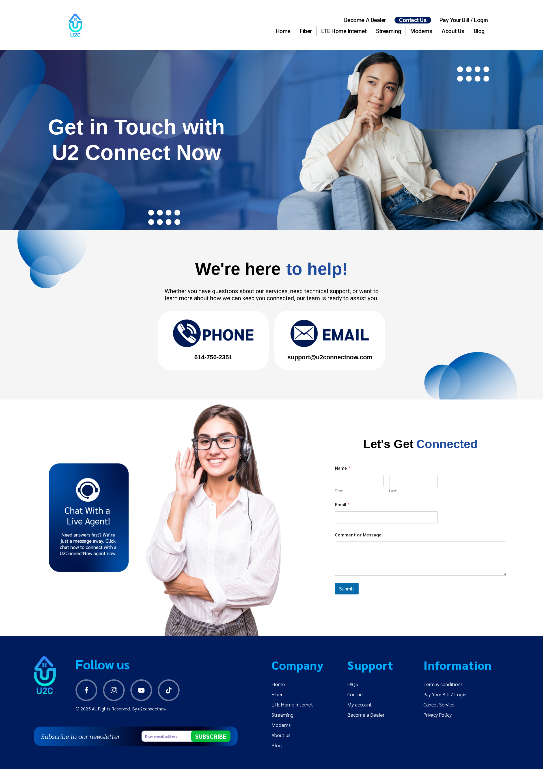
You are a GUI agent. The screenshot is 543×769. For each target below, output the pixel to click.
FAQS (352, 684)
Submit (346, 588)
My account (359, 704)
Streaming (388, 31)
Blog (479, 31)
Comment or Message (358, 534)
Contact (355, 694)
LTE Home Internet (344, 31)
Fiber (306, 31)
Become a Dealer (365, 20)
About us (452, 31)
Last (393, 490)
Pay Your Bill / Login (463, 20)
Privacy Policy (437, 714)
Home (283, 31)
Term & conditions (443, 684)
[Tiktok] (169, 690)
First (339, 490)
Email (342, 504)
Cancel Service (438, 704)
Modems (421, 31)
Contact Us (413, 20)
